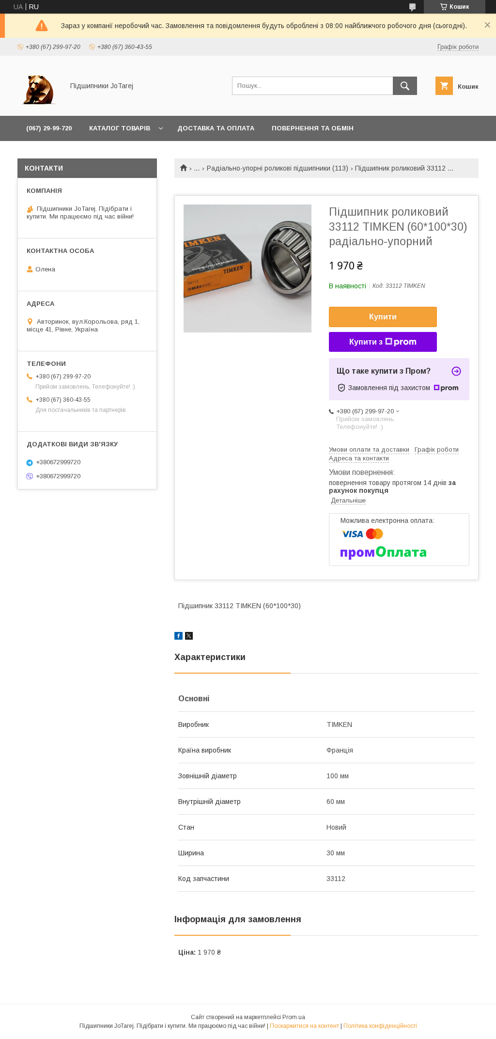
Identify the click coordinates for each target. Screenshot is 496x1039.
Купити (383, 317)
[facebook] (178, 637)
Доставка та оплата (215, 128)
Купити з (366, 342)
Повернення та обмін (313, 128)
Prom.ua (293, 1017)
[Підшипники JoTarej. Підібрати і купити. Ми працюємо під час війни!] (38, 103)
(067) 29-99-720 (49, 128)
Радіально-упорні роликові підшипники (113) (277, 168)
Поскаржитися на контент (304, 1026)
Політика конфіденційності (380, 1026)
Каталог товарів (119, 128)
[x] (189, 637)
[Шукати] (405, 86)
